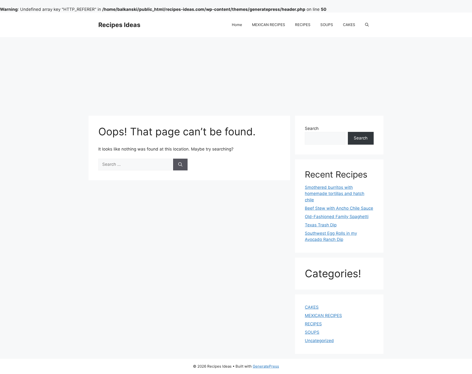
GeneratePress (266, 366)
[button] (367, 24)
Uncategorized (319, 340)
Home (237, 24)
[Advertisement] (236, 74)
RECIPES (302, 24)
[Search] (180, 164)
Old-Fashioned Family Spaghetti (337, 216)
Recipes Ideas (119, 24)
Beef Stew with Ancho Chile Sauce (339, 208)
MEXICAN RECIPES (268, 24)
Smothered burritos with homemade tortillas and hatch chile (334, 193)
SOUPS (326, 24)
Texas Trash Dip (321, 224)
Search (312, 128)
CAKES (349, 24)
